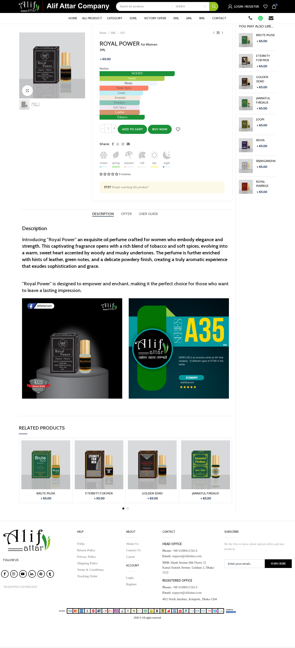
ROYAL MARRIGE (262, 184)
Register (131, 584)
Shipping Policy (87, 563)
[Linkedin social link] (128, 144)
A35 (122, 32)
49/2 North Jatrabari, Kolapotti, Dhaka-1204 (189, 599)
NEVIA (260, 140)
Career (130, 556)
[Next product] (222, 33)
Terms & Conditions (90, 569)
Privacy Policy (86, 556)
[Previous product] (214, 33)
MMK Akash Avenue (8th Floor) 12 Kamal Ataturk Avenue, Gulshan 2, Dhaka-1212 (188, 567)
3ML (113, 32)
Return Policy (86, 550)
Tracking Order (87, 576)
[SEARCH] (213, 6)
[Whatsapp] (260, 18)
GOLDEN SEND (152, 493)
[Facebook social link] (113, 144)
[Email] (271, 18)
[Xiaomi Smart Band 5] (246, 40)
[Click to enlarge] (27, 90)
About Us (132, 543)
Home (103, 32)
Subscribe (278, 563)
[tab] (103, 213)
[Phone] (251, 18)
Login (130, 577)
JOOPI (260, 119)
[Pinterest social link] (122, 144)
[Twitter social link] (117, 144)
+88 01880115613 (185, 550)
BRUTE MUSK (45, 493)
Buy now (159, 129)
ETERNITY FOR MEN (99, 493)
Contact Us (133, 550)
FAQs (80, 543)
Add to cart (132, 129)
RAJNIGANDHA (266, 161)
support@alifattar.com (187, 556)
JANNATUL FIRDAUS (205, 493)
